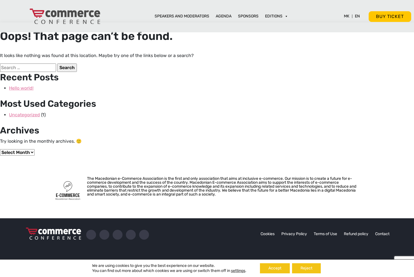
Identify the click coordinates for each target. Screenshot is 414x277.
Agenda (224, 16)
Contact (382, 233)
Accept (274, 268)
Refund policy (356, 233)
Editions (273, 16)
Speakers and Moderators (182, 16)
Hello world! (21, 88)
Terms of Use (325, 233)
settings (238, 270)
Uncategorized (24, 114)
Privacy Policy (294, 233)
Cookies (268, 233)
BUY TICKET (390, 16)
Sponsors (248, 16)
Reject (306, 268)
